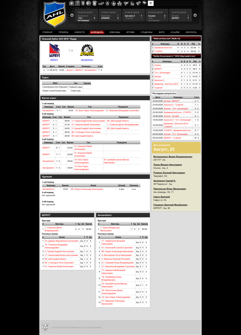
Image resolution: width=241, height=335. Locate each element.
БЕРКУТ (158, 68)
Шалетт (70, 69)
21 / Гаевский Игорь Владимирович (118, 262)
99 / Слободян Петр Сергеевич (86, 132)
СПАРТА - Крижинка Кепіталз (177, 130)
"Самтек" (158, 87)
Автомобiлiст (87, 59)
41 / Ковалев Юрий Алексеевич (86, 124)
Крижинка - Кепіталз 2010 (166, 83)
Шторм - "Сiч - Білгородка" (176, 134)
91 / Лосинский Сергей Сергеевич (117, 247)
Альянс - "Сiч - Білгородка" (176, 108)
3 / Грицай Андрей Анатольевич (86, 128)
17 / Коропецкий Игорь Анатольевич (88, 120)
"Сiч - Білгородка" (162, 72)
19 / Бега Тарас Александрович (89, 110)
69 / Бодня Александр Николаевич (87, 189)
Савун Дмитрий (161, 196)
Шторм (157, 76)
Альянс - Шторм (171, 116)
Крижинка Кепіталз (163, 47)
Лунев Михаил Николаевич (167, 164)
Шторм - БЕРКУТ (172, 100)
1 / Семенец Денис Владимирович (123, 124)
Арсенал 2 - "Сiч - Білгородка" (177, 119)
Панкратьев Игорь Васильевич (169, 188)
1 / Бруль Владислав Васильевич (109, 229)
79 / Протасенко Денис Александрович (112, 292)
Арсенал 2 (159, 80)
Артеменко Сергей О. (164, 180)
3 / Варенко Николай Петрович (116, 258)
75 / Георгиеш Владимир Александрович (56, 246)
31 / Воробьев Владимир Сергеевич (122, 110)
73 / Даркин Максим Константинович (62, 240)
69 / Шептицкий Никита (118, 120)
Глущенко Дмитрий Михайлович (170, 204)
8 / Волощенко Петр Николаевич (117, 255)
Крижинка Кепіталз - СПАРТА (177, 112)
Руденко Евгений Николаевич (169, 172)
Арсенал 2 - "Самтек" (173, 104)
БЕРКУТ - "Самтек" (172, 137)
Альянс (157, 65)
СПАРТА (158, 51)
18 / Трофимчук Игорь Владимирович (111, 278)
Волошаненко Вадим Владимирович (172, 156)
